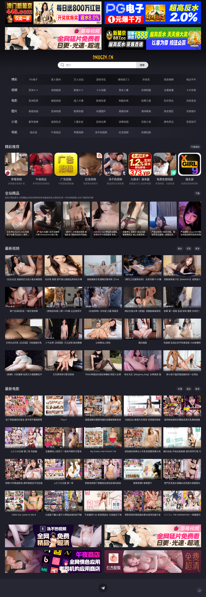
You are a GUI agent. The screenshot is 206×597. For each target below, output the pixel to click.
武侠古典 (101, 121)
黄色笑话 (169, 121)
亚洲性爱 (33, 100)
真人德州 (56, 79)
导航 (14, 132)
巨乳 (189, 248)
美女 (180, 248)
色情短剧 (146, 132)
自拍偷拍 (56, 90)
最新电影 (12, 388)
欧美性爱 (101, 100)
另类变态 (191, 100)
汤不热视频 (101, 132)
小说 (14, 122)
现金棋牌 (169, 79)
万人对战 (78, 79)
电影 (14, 101)
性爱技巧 (191, 121)
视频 (14, 90)
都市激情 (33, 121)
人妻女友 (78, 121)
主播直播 (169, 90)
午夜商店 (56, 132)
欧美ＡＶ (78, 90)
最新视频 (12, 248)
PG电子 (33, 79)
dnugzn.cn (103, 57)
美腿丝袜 (123, 111)
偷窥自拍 (33, 111)
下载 (197, 193)
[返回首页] (199, 590)
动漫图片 (101, 111)
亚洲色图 (56, 111)
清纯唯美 (146, 111)
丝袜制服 (146, 90)
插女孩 (33, 132)
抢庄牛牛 (191, 79)
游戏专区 (101, 79)
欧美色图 (78, 111)
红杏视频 (123, 132)
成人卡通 (78, 100)
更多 (197, 248)
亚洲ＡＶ (33, 90)
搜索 (142, 65)
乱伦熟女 (169, 100)
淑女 (189, 388)
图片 (14, 111)
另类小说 (146, 121)
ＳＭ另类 (191, 90)
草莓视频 (78, 132)
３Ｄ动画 (101, 90)
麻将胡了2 (123, 79)
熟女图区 (169, 111)
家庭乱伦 (56, 121)
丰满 (180, 388)
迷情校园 (123, 121)
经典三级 (146, 100)
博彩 (14, 79)
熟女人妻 (123, 90)
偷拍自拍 (56, 100)
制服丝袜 (123, 100)
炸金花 (146, 79)
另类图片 (191, 111)
